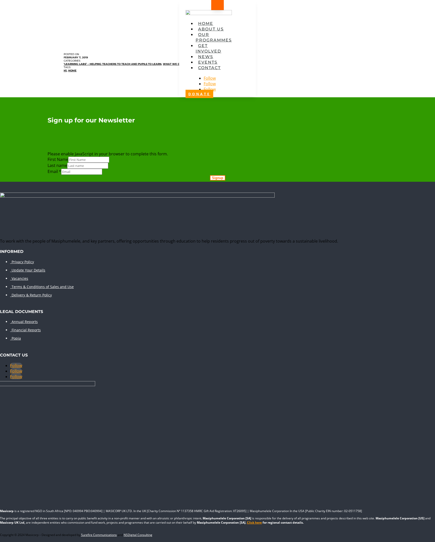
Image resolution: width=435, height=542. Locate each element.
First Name (58, 159)
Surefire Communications (99, 535)
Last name (57, 165)
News (205, 56)
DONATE (199, 94)
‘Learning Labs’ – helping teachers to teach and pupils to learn (112, 64)
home (72, 70)
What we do (172, 64)
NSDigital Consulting (138, 535)
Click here (254, 522)
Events (208, 62)
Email (54, 171)
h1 (65, 70)
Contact (209, 67)
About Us (211, 29)
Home (205, 23)
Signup (217, 178)
